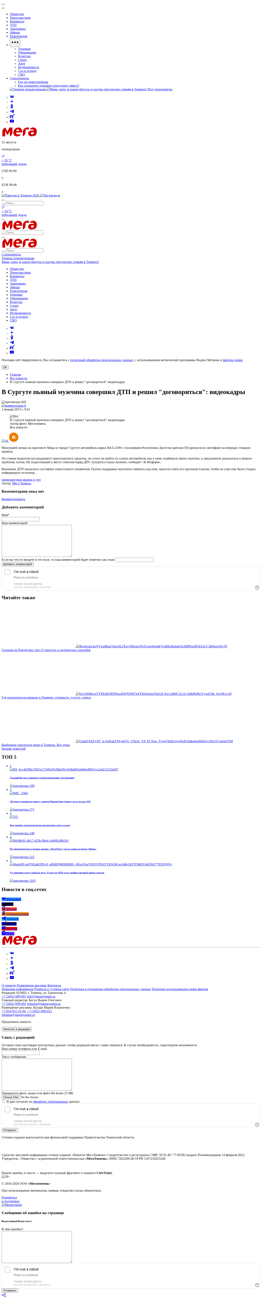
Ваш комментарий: (15, 523)
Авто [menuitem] (21, 63)
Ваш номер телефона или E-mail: (24, 1049)
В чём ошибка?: (13, 1229)
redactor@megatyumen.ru (44, 1004)
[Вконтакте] (12, 97)
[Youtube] (12, 122)
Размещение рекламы (32, 985)
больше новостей (14, 748)
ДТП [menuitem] (13, 25)
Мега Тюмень (21, 483)
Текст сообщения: (14, 1056)
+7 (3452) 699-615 (39, 1011)
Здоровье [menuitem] (24, 49)
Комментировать (13, 499)
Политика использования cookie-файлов (180, 989)
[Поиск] (3, 200)
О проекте (9, 985)
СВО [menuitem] (21, 74)
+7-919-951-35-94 (14, 1011)
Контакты (54, 985)
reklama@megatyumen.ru (18, 1015)
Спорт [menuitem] (22, 60)
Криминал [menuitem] (17, 21)
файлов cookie (233, 360)
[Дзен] (12, 102)
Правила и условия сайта (51, 989)
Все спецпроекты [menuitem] (160, 89)
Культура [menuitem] (24, 56)
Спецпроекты (11, 254)
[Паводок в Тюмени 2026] (21, 195)
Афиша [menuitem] (15, 32)
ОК (5, 367)
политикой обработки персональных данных (101, 360)
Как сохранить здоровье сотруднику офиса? (48, 85)
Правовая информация (17, 989)
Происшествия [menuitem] (20, 17)
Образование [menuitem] (27, 52)
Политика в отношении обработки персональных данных (110, 989)
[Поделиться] (4, 1296)
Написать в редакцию (16, 1029)
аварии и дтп (32, 479)
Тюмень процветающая (18, 258)
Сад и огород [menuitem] (27, 71)
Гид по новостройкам (33, 82)
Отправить (9, 1130)
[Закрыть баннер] (3, 4)
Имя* (5, 515)
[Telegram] (12, 112)
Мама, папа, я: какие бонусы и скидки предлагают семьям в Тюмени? (50, 262)
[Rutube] (12, 117)
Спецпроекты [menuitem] (19, 78)
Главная (15, 374)
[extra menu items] (15, 42)
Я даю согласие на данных (43, 1101)
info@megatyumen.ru (41, 996)
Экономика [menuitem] (18, 28)
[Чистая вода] (50, 195)
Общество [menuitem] (17, 14)
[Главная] (49, 135)
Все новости (18, 378)
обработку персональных (50, 1101)
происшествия (12, 479)
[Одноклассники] (12, 107)
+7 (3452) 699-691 (14, 996)
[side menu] (3, 8)
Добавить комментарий (17, 564)
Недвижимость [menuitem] (28, 67)
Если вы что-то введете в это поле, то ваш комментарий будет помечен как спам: (58, 559)
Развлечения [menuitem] (18, 36)
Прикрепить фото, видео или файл (37, 1093)
